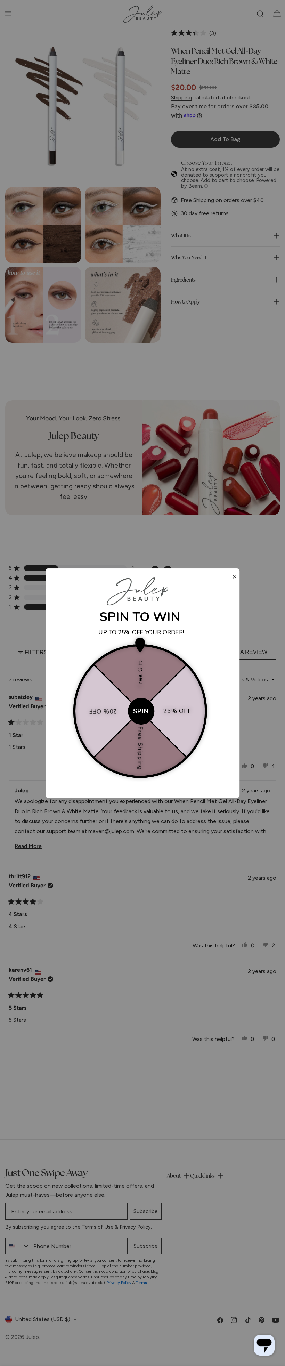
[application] (264, 1345)
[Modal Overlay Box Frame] (143, 683)
